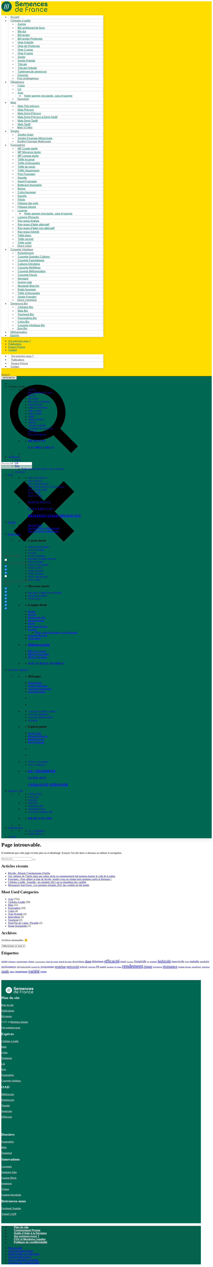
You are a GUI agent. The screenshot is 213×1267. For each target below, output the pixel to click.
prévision (92, 967)
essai (123, 961)
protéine (60, 966)
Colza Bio (33, 796)
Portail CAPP (8, 1214)
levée (187, 961)
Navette (32, 552)
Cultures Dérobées (37, 685)
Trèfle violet (34, 598)
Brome (31, 611)
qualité (103, 966)
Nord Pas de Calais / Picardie (23, 923)
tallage (12, 972)
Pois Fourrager (35, 561)
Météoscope (7, 1094)
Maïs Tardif (34, 492)
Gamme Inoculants (11, 1194)
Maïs (13, 102)
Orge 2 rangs (35, 410)
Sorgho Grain (35, 525)
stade (5, 971)
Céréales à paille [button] (16, 386)
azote (4, 961)
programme (47, 966)
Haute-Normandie (17, 926)
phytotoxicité (24, 966)
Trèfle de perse (35, 570)
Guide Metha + (36, 833)
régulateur (157, 967)
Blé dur (32, 395)
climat (31, 961)
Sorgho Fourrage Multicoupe (34, 141)
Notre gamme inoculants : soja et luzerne (48, 95)
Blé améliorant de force (31, 27)
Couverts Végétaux (18, 669)
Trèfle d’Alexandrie (38, 564)
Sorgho (14, 131)
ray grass (117, 967)
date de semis (52, 961)
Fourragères (14, 534)
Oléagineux (14, 456)
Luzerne (32, 629)
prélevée (84, 966)
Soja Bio (32, 799)
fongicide (140, 961)
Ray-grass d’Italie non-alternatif (44, 592)
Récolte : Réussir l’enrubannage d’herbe (29, 873)
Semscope (6, 1111)
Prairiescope (7, 1099)
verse (43, 971)
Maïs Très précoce (37, 477)
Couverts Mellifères (38, 714)
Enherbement (35, 682)
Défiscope (6, 1116)
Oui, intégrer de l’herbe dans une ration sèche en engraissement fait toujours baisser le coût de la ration (61, 876)
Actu (10, 899)
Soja (20, 92)
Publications (7, 1010)
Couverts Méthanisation (40, 717)
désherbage (98, 961)
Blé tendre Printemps (39, 401)
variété (34, 971)
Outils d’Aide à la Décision (30, 1233)
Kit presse (6, 1016)
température (21, 971)
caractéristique (21, 961)
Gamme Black (8, 1177)
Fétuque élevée (36, 620)
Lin (16, 462)
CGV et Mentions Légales (30, 1239)
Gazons (12, 836)
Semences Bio (15, 790)
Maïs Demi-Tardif (37, 489)
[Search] (34, 859)
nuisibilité (204, 961)
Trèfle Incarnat (35, 573)
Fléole (31, 623)
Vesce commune (36, 764)
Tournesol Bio (35, 805)
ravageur (110, 967)
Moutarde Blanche (37, 736)
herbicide (164, 961)
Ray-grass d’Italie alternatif (42, 558)
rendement (132, 966)
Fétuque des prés (37, 617)
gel (148, 962)
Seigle (31, 416)
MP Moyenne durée (38, 654)
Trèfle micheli (35, 567)
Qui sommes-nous (10, 1027)
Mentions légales (19, 1022)
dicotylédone (78, 961)
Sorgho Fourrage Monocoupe (43, 528)
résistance (170, 966)
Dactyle (32, 614)
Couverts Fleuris (36, 691)
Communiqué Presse (27, 1230)
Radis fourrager (36, 739)
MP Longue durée (37, 657)
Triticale (32, 422)
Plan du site (7, 1005)
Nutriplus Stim (9, 1172)
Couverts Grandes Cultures (42, 711)
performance (8, 966)
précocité (73, 966)
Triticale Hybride (37, 425)
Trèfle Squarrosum (37, 576)
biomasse (12, 961)
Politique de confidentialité (30, 1242)
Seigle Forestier (36, 742)
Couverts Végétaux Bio (31, 325)
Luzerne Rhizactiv (37, 635)
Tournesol (23, 99)
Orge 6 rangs (35, 413)
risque (148, 966)
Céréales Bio (34, 793)
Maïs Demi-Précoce (38, 483)
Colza (18, 459)
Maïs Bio (33, 802)
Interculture (14, 917)
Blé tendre (33, 398)
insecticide (178, 961)
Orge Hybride (35, 404)
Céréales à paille (16, 902)
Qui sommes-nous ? (26, 1236)
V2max (5, 1189)
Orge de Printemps (38, 407)
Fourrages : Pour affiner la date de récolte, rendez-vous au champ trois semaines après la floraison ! (59, 879)
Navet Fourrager (36, 555)
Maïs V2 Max (24, 127)
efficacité (112, 961)
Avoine (32, 389)
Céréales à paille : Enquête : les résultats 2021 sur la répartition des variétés (47, 882)
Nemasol (32, 720)
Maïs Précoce (35, 480)
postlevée (35, 967)
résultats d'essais (184, 967)
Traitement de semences (32, 71)
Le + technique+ (36, 830)
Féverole (32, 431)
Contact (12, 349)
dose (88, 961)
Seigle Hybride (36, 419)
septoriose (206, 967)
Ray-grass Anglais (37, 626)
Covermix (6, 1166)
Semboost (6, 1183)
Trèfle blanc (34, 638)
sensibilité (196, 967)
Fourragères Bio (36, 808)
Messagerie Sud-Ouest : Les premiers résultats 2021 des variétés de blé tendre (48, 885)
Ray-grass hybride (37, 595)
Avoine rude (34, 733)
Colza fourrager (36, 549)
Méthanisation (15, 827)
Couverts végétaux (11, 1080)
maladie (194, 961)
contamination (40, 962)
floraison (130, 962)
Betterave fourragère (30, 185)
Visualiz (5, 1105)
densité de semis (65, 961)
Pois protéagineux (28, 78)
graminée (153, 961)
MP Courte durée (37, 651)
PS (97, 966)
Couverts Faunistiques (39, 688)
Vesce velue (34, 579)
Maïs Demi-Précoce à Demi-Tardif (46, 486)
